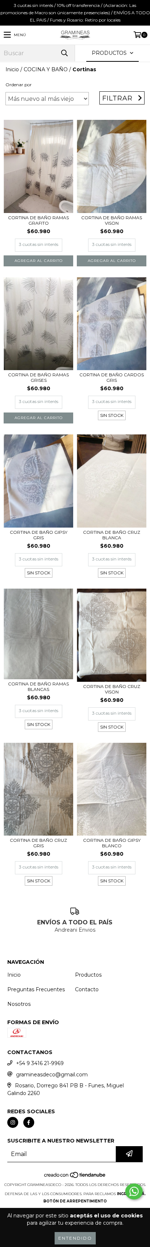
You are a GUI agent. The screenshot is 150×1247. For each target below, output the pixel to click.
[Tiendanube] (75, 1177)
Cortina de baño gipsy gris (38, 534)
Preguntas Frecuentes (36, 989)
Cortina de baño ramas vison (111, 220)
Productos (88, 975)
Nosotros (19, 1004)
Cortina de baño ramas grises (38, 377)
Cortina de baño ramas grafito (38, 220)
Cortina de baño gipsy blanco (112, 842)
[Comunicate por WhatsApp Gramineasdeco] (134, 1191)
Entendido (75, 1238)
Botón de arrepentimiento (75, 1201)
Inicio (12, 69)
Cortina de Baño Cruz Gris (38, 842)
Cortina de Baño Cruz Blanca (111, 534)
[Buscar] (64, 53)
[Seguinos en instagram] (12, 1122)
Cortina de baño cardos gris (111, 377)
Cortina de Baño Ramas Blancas (38, 686)
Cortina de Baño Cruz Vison (111, 689)
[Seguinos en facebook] (28, 1122)
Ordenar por (18, 84)
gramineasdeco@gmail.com (52, 1074)
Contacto (87, 989)
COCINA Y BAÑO (46, 69)
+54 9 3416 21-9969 (40, 1063)
